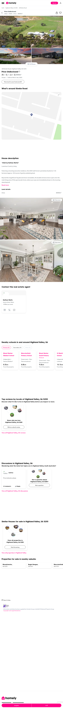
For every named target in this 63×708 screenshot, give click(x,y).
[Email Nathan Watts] (4, 310)
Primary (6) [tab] (6, 347)
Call (46, 705)
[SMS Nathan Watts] (14, 310)
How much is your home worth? (13, 82)
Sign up (54, 3)
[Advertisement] (31, 148)
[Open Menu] (3, 3)
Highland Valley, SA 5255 (11, 8)
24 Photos (33, 64)
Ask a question (39, 485)
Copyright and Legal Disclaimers (12, 610)
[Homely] (31, 698)
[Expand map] (58, 94)
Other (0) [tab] (28, 347)
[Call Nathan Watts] (9, 310)
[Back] (2, 13)
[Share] (56, 13)
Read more (5, 185)
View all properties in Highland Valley (14, 553)
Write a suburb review (14, 427)
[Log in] (60, 3)
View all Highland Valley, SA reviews (14, 433)
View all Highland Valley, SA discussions (15, 491)
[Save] (60, 13)
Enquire (16, 705)
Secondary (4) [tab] (17, 347)
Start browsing (15, 547)
